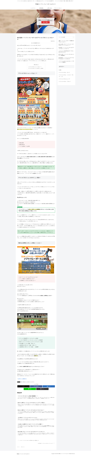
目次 (35, 64)
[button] (42, 389)
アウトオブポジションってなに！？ (35, 66)
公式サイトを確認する (22, 378)
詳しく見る (45, 22)
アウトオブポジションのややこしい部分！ (36, 68)
